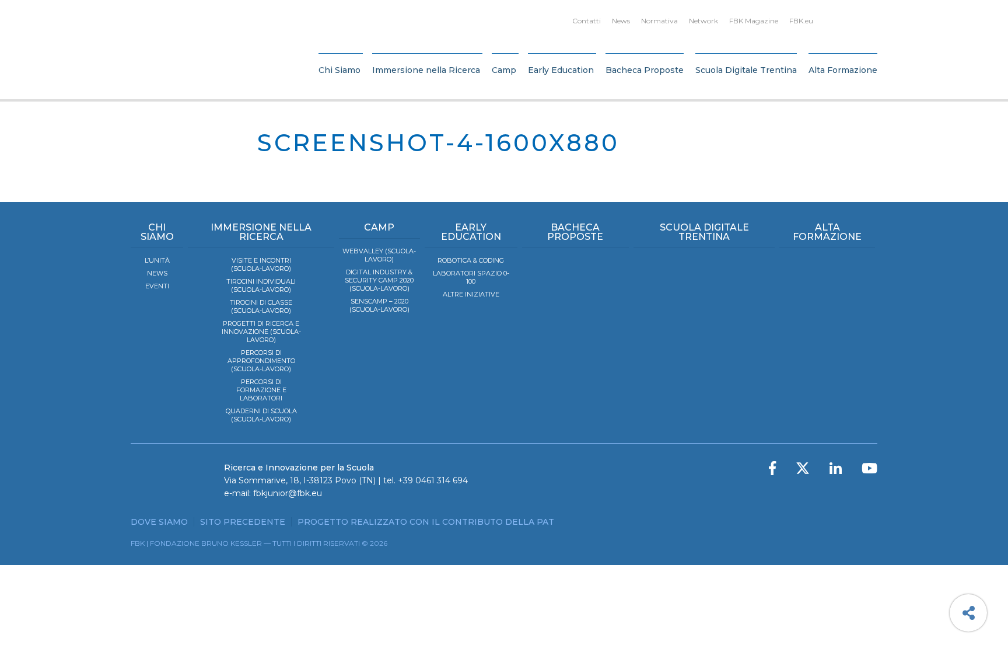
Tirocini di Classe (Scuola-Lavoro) (261, 306)
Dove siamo (159, 522)
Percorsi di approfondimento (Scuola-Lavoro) (261, 360)
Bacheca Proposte (645, 70)
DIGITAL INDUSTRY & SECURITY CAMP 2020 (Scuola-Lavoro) (379, 280)
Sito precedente (242, 522)
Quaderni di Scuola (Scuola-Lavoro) (261, 415)
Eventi (157, 286)
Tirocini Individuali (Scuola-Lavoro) (261, 285)
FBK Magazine (753, 20)
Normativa (659, 20)
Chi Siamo (339, 70)
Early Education (561, 70)
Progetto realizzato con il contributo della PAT (426, 522)
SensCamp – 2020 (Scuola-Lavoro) (379, 305)
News (621, 20)
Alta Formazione (842, 70)
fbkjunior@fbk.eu (287, 493)
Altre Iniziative (471, 294)
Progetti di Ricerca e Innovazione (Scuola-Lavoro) (261, 331)
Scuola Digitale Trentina (746, 70)
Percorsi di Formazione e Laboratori (261, 390)
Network (703, 20)
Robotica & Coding (471, 260)
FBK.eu (801, 20)
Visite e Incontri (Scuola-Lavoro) (261, 264)
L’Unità (157, 260)
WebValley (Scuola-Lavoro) (379, 255)
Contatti (586, 20)
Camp (504, 70)
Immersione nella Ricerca (426, 70)
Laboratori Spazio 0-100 (471, 277)
